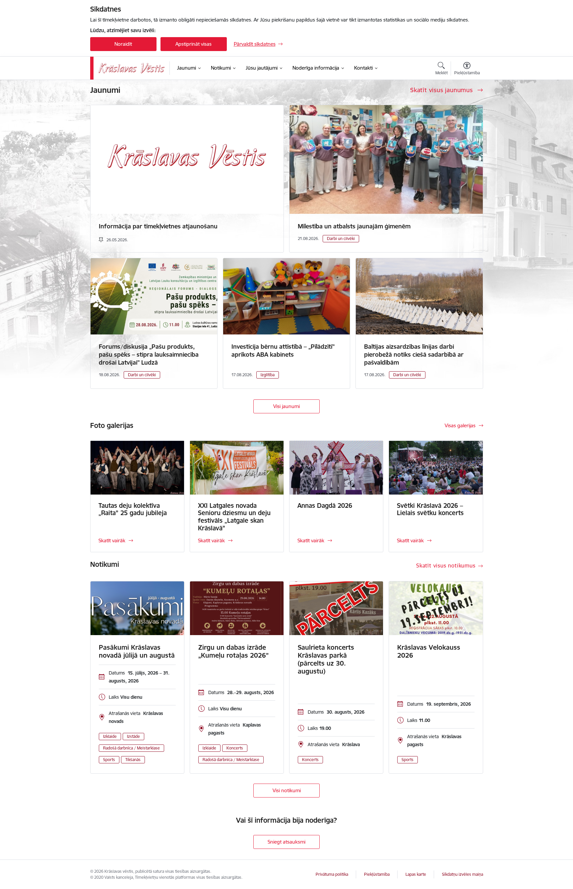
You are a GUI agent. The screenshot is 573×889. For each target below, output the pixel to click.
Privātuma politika (332, 874)
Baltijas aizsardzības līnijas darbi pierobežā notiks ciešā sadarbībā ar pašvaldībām (414, 354)
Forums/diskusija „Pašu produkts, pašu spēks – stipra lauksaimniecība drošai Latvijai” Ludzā (149, 354)
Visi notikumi (287, 790)
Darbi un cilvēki (341, 238)
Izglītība (268, 374)
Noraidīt (123, 44)
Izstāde (133, 736)
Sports (109, 759)
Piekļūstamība (377, 874)
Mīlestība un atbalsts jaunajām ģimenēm (354, 226)
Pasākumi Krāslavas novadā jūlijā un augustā (137, 651)
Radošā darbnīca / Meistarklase (131, 747)
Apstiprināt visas (193, 44)
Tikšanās (133, 759)
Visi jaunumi (286, 406)
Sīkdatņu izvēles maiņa (462, 874)
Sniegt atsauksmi (286, 842)
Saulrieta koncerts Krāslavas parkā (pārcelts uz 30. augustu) (326, 659)
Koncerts (234, 747)
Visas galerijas (460, 425)
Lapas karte (416, 874)
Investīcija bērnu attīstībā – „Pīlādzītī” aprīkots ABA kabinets (283, 350)
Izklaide (110, 736)
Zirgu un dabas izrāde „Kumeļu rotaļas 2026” (233, 651)
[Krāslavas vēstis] (131, 68)
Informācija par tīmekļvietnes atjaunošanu (158, 226)
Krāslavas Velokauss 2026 (428, 651)
